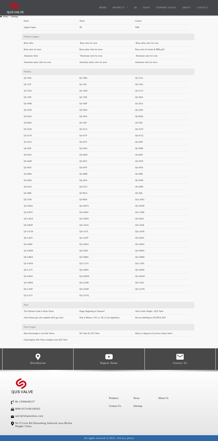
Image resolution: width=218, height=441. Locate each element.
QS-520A (28, 129)
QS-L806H (139, 257)
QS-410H (139, 180)
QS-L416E (139, 225)
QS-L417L (84, 231)
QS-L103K (139, 212)
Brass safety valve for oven (147, 43)
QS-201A (139, 103)
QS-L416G (139, 199)
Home (5, 16)
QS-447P (83, 167)
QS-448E (139, 174)
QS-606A (28, 123)
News (136, 398)
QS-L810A (28, 263)
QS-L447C (28, 238)
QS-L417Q (84, 295)
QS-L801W (140, 276)
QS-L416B (84, 283)
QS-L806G (84, 257)
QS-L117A (84, 263)
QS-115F (27, 84)
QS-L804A (139, 251)
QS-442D (83, 155)
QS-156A (28, 91)
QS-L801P (28, 225)
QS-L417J (28, 295)
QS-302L (139, 193)
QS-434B (139, 148)
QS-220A (139, 110)
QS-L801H (84, 219)
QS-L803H (28, 251)
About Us (163, 398)
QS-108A (83, 78)
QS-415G (83, 187)
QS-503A (83, 116)
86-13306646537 (25, 401)
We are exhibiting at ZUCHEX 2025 (150, 318)
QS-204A (83, 110)
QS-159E (83, 97)
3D (135, 7)
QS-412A (28, 187)
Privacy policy (125, 438)
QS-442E (139, 155)
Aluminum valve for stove (146, 62)
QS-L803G (84, 212)
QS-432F (27, 148)
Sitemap (137, 405)
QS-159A (28, 199)
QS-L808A (28, 283)
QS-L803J (83, 251)
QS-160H (28, 103)
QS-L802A (84, 244)
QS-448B (83, 174)
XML (137, 27)
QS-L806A (28, 257)
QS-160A (139, 97)
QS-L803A (139, 244)
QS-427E (83, 142)
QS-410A (83, 180)
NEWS (146, 7)
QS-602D (139, 116)
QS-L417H (139, 289)
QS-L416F (28, 289)
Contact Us (180, 362)
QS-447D (139, 161)
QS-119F (83, 123)
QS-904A (83, 199)
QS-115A (139, 78)
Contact (138, 21)
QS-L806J (28, 244)
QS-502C (139, 123)
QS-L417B (28, 231)
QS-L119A (139, 263)
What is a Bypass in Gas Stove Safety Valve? (154, 333)
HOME (103, 7)
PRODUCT (119, 7)
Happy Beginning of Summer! (92, 311)
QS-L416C (139, 283)
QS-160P (83, 103)
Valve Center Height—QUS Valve (149, 311)
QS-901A (83, 193)
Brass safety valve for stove (90, 49)
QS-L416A (84, 225)
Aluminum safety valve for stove (93, 62)
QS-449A (28, 180)
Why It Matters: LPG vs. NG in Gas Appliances (99, 318)
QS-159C (28, 97)
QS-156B (83, 91)
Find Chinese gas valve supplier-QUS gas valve (43, 318)
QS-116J (82, 84)
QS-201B (28, 110)
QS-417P (83, 135)
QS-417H (139, 129)
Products (113, 398)
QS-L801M (84, 276)
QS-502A (28, 116)
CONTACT (202, 7)
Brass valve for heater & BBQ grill (149, 49)
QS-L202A (28, 219)
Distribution (38, 362)
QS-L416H (84, 289)
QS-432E (139, 142)
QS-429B (139, 187)
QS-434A (83, 148)
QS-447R (139, 167)
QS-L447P (83, 238)
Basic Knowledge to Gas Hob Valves (39, 333)
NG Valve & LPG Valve (89, 333)
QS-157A (139, 91)
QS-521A (83, 129)
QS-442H (28, 161)
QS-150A (139, 84)
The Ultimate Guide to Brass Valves (39, 311)
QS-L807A (84, 206)
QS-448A (28, 174)
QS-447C (83, 161)
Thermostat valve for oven (91, 56)
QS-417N (28, 135)
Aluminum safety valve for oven (37, 62)
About (82, 21)
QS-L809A (84, 270)
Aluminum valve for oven (146, 56)
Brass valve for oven (88, 43)
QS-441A (28, 155)
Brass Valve (28, 43)
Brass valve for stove (32, 49)
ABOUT (186, 7)
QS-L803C (139, 238)
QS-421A (28, 142)
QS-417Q (139, 135)
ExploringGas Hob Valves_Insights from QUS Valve (46, 340)
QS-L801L (139, 219)
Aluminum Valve (31, 56)
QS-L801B (139, 270)
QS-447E (28, 167)
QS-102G (28, 78)
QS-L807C (28, 212)
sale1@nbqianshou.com (29, 415)
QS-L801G (28, 206)
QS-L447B (139, 231)
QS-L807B (139, 206)
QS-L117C (28, 270)
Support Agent (166, 7)
